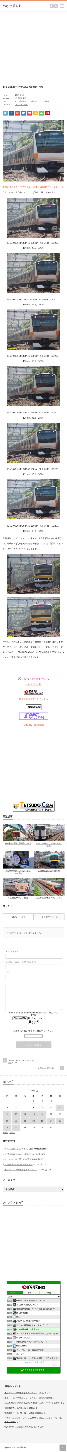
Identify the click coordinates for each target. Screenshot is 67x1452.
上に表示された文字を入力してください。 (33, 1031)
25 (60, 1121)
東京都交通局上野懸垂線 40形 (18, 843)
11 (60, 1108)
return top (62, 1448)
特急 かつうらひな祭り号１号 (17, 1427)
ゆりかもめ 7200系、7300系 (16, 1159)
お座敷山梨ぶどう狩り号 (49, 871)
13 (16, 1114)
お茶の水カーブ (36, 101)
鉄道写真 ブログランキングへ (33, 699)
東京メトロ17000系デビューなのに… (20, 1170)
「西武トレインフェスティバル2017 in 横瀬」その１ (27, 1418)
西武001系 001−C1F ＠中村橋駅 (18, 1164)
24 (51, 1121)
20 (16, 1121)
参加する (55, 1365)
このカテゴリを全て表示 (33, 1362)
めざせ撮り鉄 (20, 1447)
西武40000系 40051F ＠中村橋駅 (18, 1149)
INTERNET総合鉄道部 (33, 725)
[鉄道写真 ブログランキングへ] (33, 694)
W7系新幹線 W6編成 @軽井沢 (17, 1154)
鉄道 (25, 98)
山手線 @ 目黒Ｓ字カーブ (48, 1068)
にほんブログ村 (33, 684)
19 (7, 1121)
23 (42, 1121)
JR (16, 98)
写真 (20, 98)
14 (25, 1114)
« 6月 (5, 1132)
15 (34, 1114)
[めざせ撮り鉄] (16, 6)
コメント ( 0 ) (18, 917)
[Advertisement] (33, 47)
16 (42, 1114)
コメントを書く (21, 105)
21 (25, 1121)
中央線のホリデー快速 (18, 898)
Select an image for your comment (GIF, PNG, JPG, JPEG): (33, 1013)
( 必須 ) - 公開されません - (21, 962)
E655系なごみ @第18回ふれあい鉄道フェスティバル (27, 1403)
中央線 (46, 101)
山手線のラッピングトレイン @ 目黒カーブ (21, 1061)
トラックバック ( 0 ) (49, 917)
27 (16, 1127)
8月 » (12, 1132)
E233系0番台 (20, 101)
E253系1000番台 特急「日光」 (49, 898)
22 (34, 1121)
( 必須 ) (12, 951)
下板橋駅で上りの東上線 (15, 1408)
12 (7, 1114)
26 (7, 1127)
